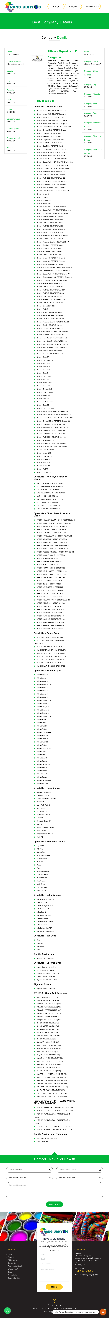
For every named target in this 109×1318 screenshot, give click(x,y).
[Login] (56, 4)
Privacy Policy (12, 1275)
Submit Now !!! (54, 1204)
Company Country (92, 113)
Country (10, 109)
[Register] (73, 4)
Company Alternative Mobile (93, 151)
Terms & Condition (14, 1278)
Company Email (13, 118)
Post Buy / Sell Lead (15, 1266)
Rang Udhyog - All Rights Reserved (62, 1308)
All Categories (12, 1260)
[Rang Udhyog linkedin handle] (60, 1305)
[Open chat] (103, 1312)
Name (9, 51)
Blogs (10, 1272)
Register (74, 6)
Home (10, 1254)
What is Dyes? (13, 1269)
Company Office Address (91, 72)
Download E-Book (92, 6)
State (9, 99)
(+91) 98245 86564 (85, 1270)
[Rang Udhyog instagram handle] (57, 1305)
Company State (90, 103)
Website (10, 147)
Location (10, 70)
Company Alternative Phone (93, 138)
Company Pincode (92, 93)
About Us (11, 1257)
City (8, 80)
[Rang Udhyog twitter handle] (52, 1305)
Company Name (14, 61)
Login (57, 6)
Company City (90, 84)
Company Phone (14, 128)
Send (53, 1287)
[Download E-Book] (91, 4)
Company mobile (14, 138)
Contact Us (12, 1263)
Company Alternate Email (92, 124)
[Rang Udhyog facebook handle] (48, 1305)
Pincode (10, 90)
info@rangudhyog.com (89, 1275)
